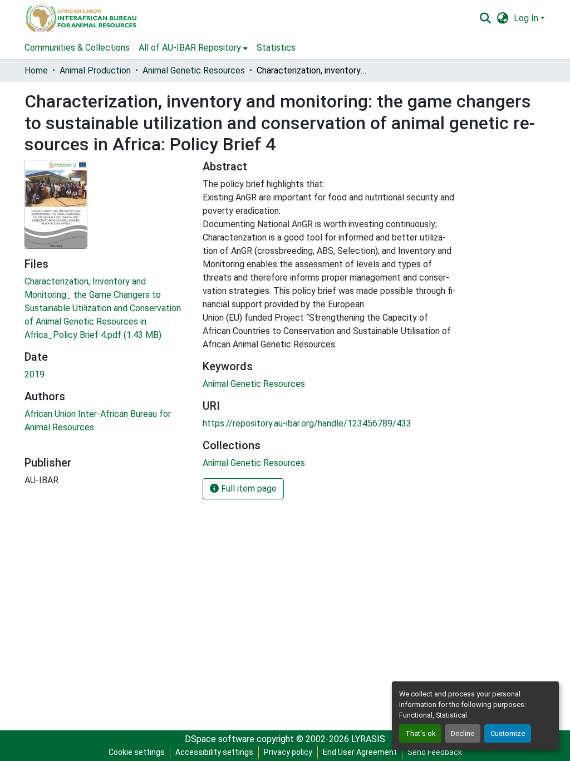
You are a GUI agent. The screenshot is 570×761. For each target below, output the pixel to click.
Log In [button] (527, 18)
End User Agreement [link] (360, 752)
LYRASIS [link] (368, 739)
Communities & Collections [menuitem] (77, 47)
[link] (106, 308)
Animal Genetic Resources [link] (193, 70)
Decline (462, 733)
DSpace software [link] (219, 739)
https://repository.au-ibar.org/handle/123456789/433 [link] (307, 423)
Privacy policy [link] (288, 752)
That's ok (420, 733)
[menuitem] (193, 48)
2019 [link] (34, 374)
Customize (507, 733)
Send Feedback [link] (434, 752)
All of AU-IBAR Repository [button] (190, 47)
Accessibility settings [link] (214, 752)
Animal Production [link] (95, 70)
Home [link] (36, 70)
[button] (80, 18)
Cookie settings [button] (137, 752)
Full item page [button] (248, 488)
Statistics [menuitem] (276, 47)
